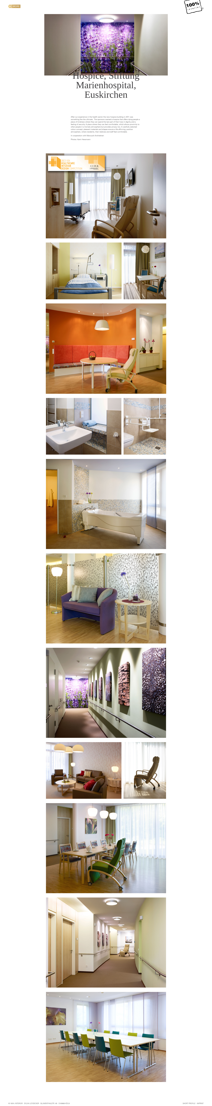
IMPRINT (200, 1104)
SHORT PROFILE (189, 1104)
